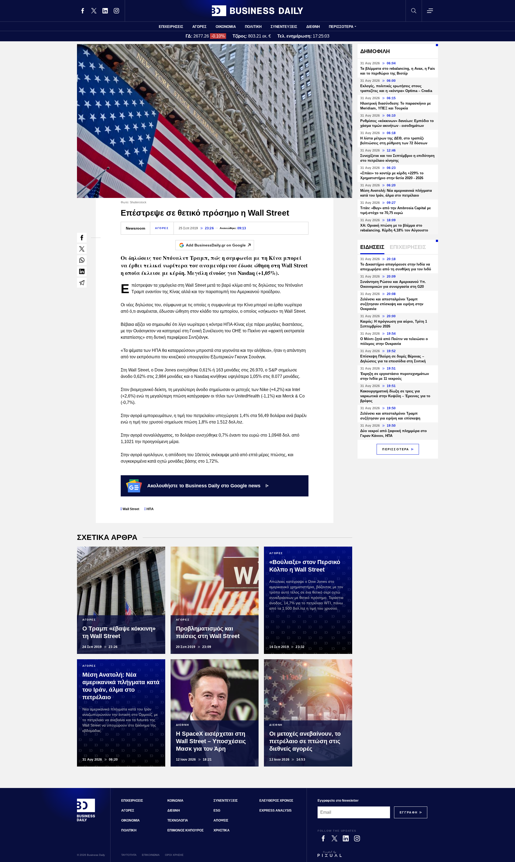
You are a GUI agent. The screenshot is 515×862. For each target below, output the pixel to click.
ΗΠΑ (150, 509)
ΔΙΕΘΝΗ (313, 27)
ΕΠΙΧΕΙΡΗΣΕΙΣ (171, 27)
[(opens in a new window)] (82, 10)
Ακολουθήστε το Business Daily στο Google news (203, 485)
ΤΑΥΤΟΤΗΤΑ (129, 854)
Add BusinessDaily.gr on (216, 245)
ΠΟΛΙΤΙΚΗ (253, 27)
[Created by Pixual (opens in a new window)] (372, 856)
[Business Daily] (257, 10)
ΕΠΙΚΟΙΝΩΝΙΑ (151, 854)
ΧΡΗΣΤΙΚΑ (222, 830)
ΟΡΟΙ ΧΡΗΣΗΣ (174, 854)
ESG (217, 810)
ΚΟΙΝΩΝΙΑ (175, 800)
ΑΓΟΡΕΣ (199, 27)
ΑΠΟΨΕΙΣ (221, 820)
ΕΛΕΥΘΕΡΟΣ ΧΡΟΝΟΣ (276, 800)
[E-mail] (82, 283)
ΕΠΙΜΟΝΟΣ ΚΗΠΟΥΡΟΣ (185, 830)
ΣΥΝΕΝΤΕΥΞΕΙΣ (284, 27)
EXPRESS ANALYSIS (275, 810)
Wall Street (131, 509)
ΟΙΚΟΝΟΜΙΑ (226, 27)
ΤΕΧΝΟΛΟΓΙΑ (177, 820)
